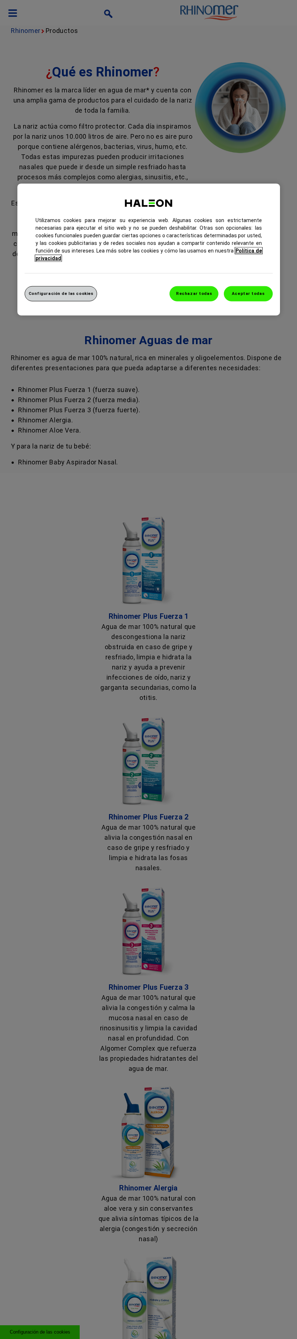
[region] (148, 250)
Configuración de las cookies (61, 293)
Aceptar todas (248, 293)
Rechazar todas (194, 293)
